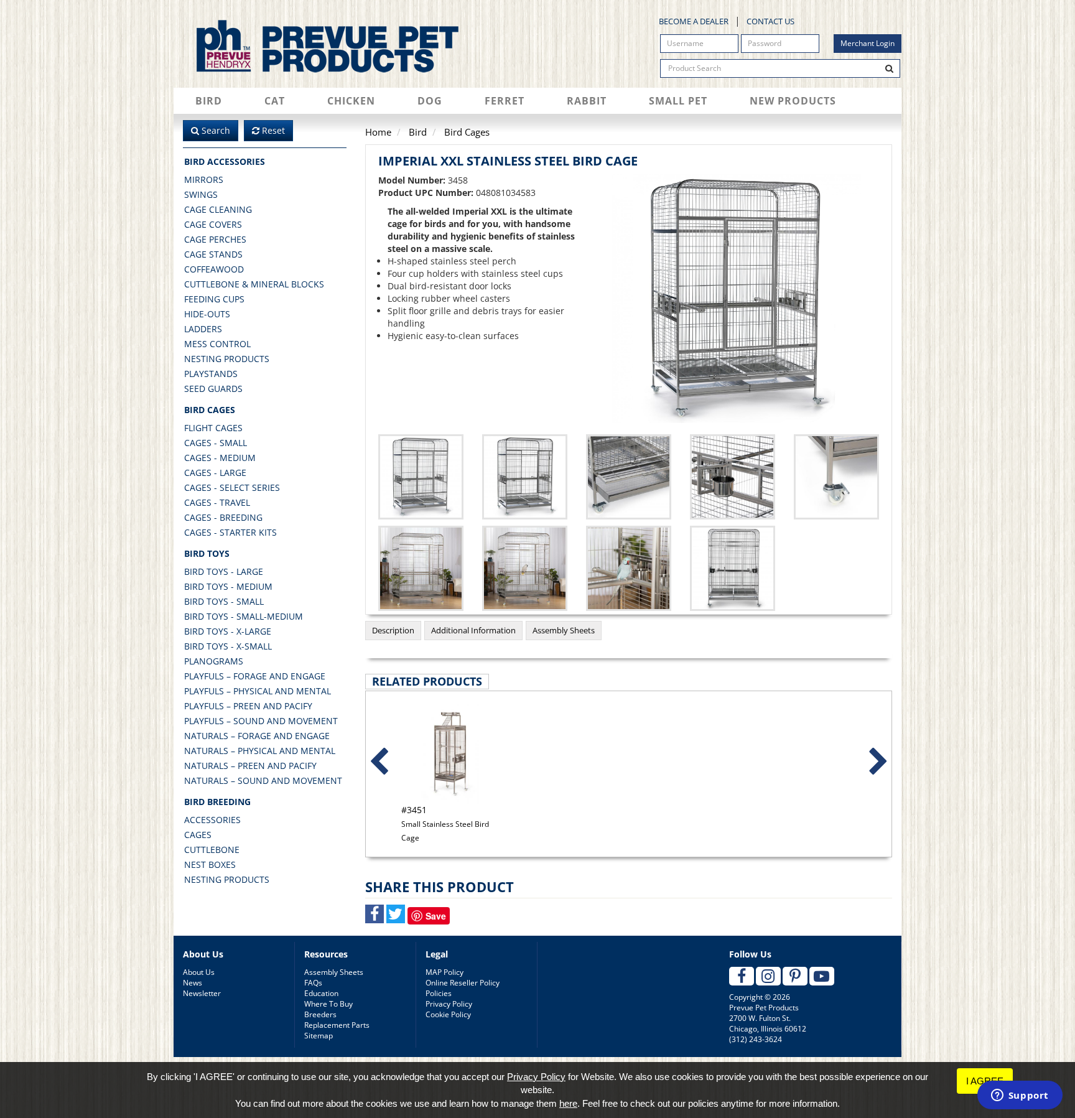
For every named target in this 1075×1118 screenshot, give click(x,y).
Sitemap (318, 1035)
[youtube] (821, 976)
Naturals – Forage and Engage (257, 736)
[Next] (878, 762)
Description (393, 630)
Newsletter (202, 993)
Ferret (504, 101)
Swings (201, 194)
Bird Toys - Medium (228, 586)
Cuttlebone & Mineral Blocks (254, 284)
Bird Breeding (217, 802)
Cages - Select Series (232, 487)
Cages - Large (215, 472)
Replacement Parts (337, 1025)
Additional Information (473, 630)
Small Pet (678, 101)
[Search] (889, 68)
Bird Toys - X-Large (227, 631)
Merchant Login (867, 43)
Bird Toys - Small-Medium (243, 616)
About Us (199, 972)
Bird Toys (207, 553)
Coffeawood (214, 269)
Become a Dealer (693, 21)
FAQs (313, 982)
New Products (793, 101)
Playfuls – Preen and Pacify (248, 706)
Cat (274, 101)
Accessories (212, 820)
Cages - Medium (220, 458)
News (192, 982)
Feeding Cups (214, 299)
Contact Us (770, 21)
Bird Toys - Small (224, 601)
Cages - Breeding (223, 517)
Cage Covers (213, 224)
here (568, 1103)
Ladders (203, 329)
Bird (208, 101)
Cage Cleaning (218, 209)
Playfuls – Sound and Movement (261, 721)
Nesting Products (226, 359)
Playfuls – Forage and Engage (254, 676)
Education (321, 993)
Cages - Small (215, 443)
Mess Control (217, 344)
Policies (439, 993)
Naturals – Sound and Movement (263, 780)
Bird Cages (209, 410)
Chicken (351, 101)
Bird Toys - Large (223, 571)
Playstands (211, 374)
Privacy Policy (449, 1004)
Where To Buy (328, 1004)
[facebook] (741, 976)
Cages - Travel (217, 502)
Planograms (213, 661)
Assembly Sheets (564, 630)
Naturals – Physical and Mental (259, 751)
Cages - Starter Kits (230, 532)
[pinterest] (795, 976)
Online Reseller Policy (463, 982)
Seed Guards (213, 388)
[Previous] (379, 762)
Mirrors (203, 179)
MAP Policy (444, 972)
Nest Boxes (210, 864)
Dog (429, 101)
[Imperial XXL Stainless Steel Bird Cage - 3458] (737, 298)
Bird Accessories (224, 161)
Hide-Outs (207, 314)
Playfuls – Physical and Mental (257, 691)
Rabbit (587, 101)
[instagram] (768, 976)
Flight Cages (213, 428)
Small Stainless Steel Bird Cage (445, 823)
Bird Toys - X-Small (228, 646)
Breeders (320, 1014)
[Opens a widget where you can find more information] (1020, 1096)
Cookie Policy (448, 1014)
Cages (198, 835)
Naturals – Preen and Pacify (250, 765)
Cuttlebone (212, 849)
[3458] (524, 476)
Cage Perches (215, 239)
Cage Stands (213, 254)
